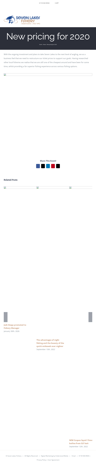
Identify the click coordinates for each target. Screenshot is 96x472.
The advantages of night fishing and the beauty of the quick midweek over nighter (50, 343)
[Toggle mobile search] (87, 18)
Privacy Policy (41, 460)
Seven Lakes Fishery (14, 456)
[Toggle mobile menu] (91, 18)
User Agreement (53, 460)
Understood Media (61, 456)
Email (74, 456)
